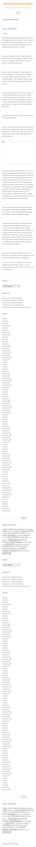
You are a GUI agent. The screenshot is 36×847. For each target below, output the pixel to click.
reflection (9, 544)
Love (30, 537)
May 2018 (5, 394)
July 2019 (4, 362)
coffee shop (10, 531)
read (3, 544)
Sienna (25, 546)
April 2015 (5, 478)
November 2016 (6, 435)
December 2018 (6, 378)
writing (6, 553)
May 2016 (5, 449)
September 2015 (7, 467)
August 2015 (5, 469)
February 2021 (6, 332)
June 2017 (5, 419)
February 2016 (6, 455)
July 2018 (4, 389)
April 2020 (5, 341)
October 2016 (6, 437)
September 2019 (7, 357)
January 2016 (6, 458)
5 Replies (4, 33)
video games (9, 550)
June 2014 (5, 501)
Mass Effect (5, 540)
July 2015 (4, 471)
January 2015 (6, 485)
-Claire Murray (20, 262)
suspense (17, 548)
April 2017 (5, 423)
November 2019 (6, 353)
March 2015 (5, 481)
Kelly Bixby (24, 537)
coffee (4, 531)
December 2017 (6, 405)
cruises (4, 267)
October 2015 (6, 465)
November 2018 (6, 380)
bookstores (21, 529)
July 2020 (4, 337)
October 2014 (6, 492)
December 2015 (6, 460)
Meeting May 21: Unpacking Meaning (12, 305)
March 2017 (5, 426)
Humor (4, 537)
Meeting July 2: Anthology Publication (13, 300)
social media (5, 548)
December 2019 (6, 350)
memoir (13, 539)
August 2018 (5, 387)
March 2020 (5, 344)
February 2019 (6, 373)
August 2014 (5, 497)
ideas (9, 537)
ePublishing (15, 533)
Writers (21, 264)
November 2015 (6, 462)
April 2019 (5, 369)
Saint (12, 546)
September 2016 (7, 439)
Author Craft (7, 529)
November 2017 (6, 408)
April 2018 (5, 396)
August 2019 (5, 360)
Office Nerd (24, 542)
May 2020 (5, 339)
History (18, 535)
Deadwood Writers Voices (18, 3)
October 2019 (6, 355)
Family (23, 533)
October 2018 (6, 382)
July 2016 (4, 444)
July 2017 (4, 417)
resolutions (25, 544)
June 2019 (5, 364)
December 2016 (6, 433)
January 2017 (6, 430)
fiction (5, 535)
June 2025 (5, 321)
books (14, 529)
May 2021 (5, 330)
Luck (13, 267)
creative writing (27, 531)
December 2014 (6, 487)
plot (29, 542)
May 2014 (5, 503)
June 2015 (5, 474)
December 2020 (6, 334)
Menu (18, 12)
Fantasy (28, 533)
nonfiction (15, 541)
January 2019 (6, 376)
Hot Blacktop (25, 535)
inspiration (16, 537)
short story (19, 546)
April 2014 (5, 506)
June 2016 (5, 446)
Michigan (6, 542)
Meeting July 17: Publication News (11, 298)
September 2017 (7, 412)
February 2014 (6, 510)
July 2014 (4, 499)
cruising (9, 267)
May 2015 (5, 476)
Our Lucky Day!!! (9, 28)
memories (22, 539)
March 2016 (5, 453)
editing (9, 533)
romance (6, 546)
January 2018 (6, 403)
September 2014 (7, 494)
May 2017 (5, 421)
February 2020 (6, 346)
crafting (16, 531)
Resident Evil (18, 544)
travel (23, 547)
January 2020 (6, 348)
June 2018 (5, 392)
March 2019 (5, 371)
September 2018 (7, 385)
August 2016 (5, 442)
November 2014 (6, 490)
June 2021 (5, 328)
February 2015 (6, 483)
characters (29, 529)
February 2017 (6, 428)
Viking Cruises (19, 267)
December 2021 (6, 325)
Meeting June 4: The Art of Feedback (12, 302)
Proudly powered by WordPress (10, 843)
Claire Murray (8, 269)
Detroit (4, 533)
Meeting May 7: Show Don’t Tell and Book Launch (16, 307)
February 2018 (6, 401)
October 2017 (6, 410)
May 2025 (5, 323)
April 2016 (5, 451)
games (12, 534)
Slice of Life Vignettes (13, 264)
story (12, 548)
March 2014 (5, 508)
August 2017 (5, 414)
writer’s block (26, 550)
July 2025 (4, 318)
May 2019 (5, 366)
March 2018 (5, 398)
